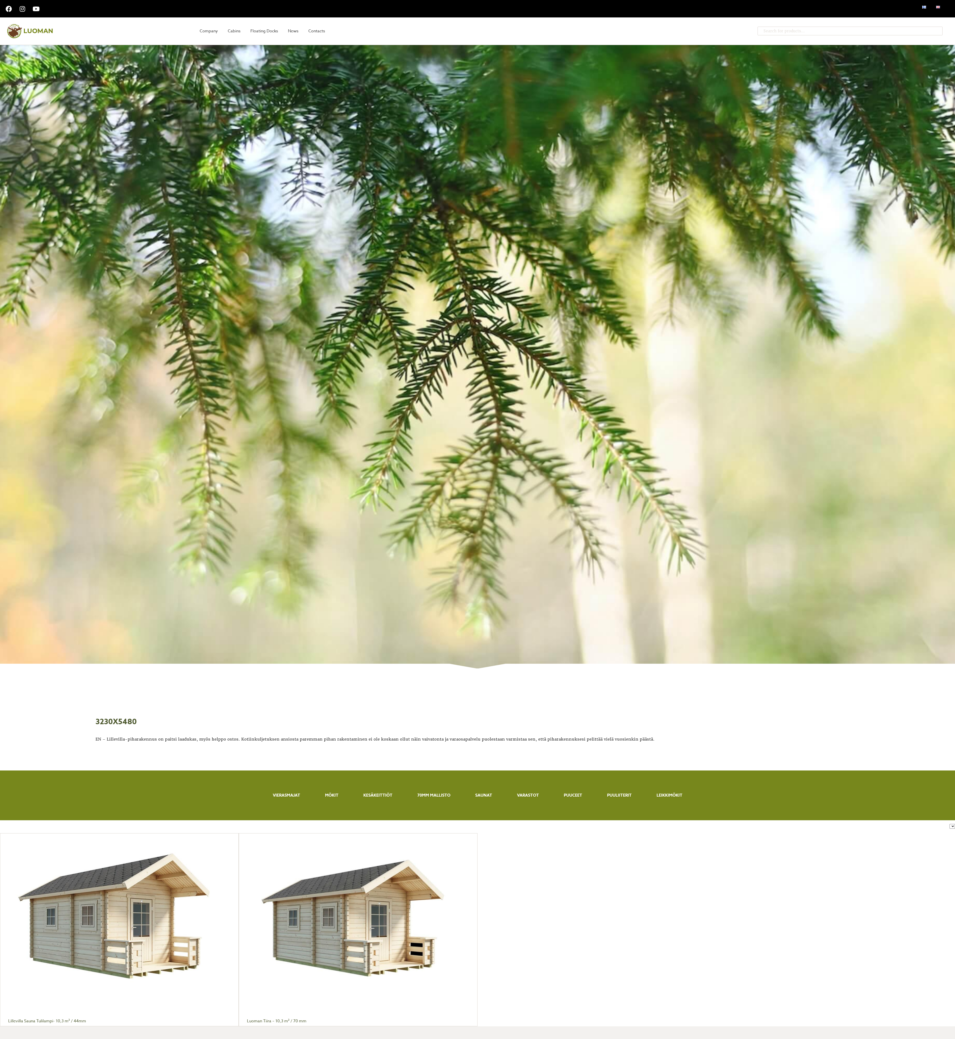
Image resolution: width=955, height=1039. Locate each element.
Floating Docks (264, 31)
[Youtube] (36, 8)
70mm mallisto (433, 795)
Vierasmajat (286, 795)
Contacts (316, 31)
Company (209, 31)
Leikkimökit (669, 795)
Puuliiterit (619, 795)
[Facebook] (8, 8)
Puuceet (573, 795)
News (293, 31)
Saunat (483, 795)
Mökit (331, 795)
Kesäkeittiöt (377, 795)
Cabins (234, 31)
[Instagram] (22, 8)
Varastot (528, 795)
